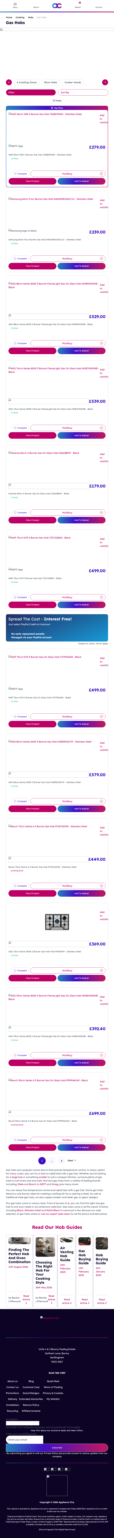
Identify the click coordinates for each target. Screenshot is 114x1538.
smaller (43, 1177)
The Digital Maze (62, 1529)
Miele (21, 1184)
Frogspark (49, 1529)
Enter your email (21, 1433)
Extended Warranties (31, 1399)
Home (9, 17)
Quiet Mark (53, 1381)
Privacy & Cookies (53, 1393)
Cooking (20, 17)
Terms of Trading (53, 1387)
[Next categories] (105, 82)
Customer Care (31, 1387)
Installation (12, 1404)
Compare (22, 173)
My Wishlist (53, 1399)
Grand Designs (31, 1393)
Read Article (26, 1297)
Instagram (12, 1419)
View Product (32, 181)
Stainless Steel (32, 1210)
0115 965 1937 (57, 1372)
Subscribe (57, 1447)
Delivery (12, 1399)
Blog (31, 1381)
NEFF (43, 1184)
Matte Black (53, 1210)
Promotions (12, 1393)
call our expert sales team (55, 1213)
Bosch (32, 1184)
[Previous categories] (9, 82)
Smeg (55, 1184)
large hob (17, 1177)
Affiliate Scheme (31, 1410)
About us (12, 1381)
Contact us (12, 1387)
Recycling (12, 1410)
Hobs (30, 17)
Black (20, 1210)
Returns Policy (31, 1404)
